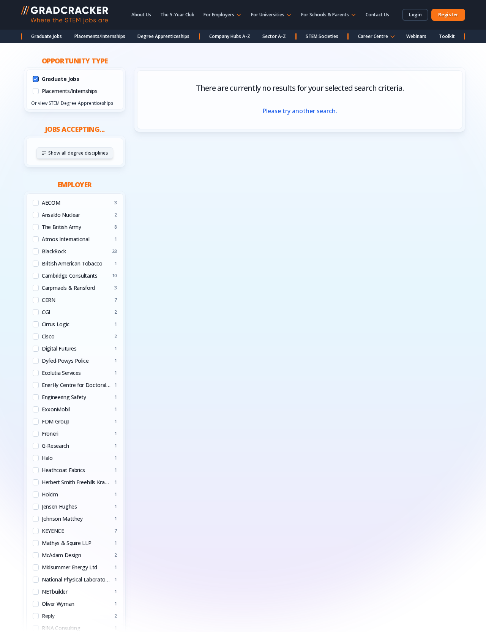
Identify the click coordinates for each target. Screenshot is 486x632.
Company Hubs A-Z (229, 36)
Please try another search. (299, 111)
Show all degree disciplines (78, 153)
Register (448, 14)
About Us (141, 14)
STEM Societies (322, 36)
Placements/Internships (99, 36)
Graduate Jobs (46, 36)
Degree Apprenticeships (163, 36)
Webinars (416, 36)
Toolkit (447, 36)
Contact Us (377, 14)
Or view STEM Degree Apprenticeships (72, 103)
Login (415, 14)
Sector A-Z (274, 36)
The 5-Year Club (177, 14)
